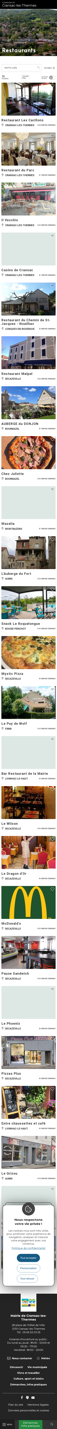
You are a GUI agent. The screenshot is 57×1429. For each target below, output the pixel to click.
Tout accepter (28, 1257)
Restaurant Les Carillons (22, 120)
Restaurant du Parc (17, 170)
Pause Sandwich (15, 974)
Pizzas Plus (11, 1074)
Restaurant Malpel (17, 374)
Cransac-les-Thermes (19, 4)
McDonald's (11, 923)
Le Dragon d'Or (14, 874)
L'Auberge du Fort (16, 574)
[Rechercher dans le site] (51, 1424)
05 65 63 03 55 (31, 1332)
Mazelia (8, 524)
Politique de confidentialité (28, 1248)
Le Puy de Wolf (14, 724)
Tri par (25, 77)
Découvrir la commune (22, 41)
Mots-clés (11, 68)
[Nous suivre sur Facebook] (22, 1398)
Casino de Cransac (17, 270)
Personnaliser (28, 1268)
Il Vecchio (9, 220)
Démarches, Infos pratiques (30, 1424)
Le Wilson (9, 824)
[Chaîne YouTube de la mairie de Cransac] (33, 1398)
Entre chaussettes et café (23, 1123)
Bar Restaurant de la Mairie (24, 774)
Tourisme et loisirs (45, 41)
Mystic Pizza (12, 674)
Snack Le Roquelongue (20, 624)
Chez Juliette (12, 474)
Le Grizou (9, 1173)
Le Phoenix (10, 1024)
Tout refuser (27, 1278)
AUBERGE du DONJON (20, 424)
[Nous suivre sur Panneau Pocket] (27, 1398)
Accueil (6, 39)
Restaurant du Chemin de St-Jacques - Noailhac (25, 322)
